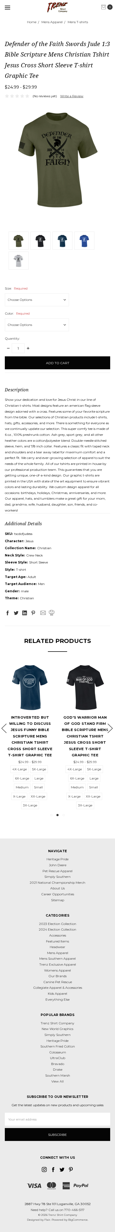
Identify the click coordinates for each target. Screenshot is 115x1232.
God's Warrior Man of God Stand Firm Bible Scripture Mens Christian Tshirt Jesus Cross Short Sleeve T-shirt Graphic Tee (85, 736)
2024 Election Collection (57, 929)
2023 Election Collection (57, 924)
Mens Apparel (57, 953)
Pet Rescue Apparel (57, 871)
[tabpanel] (29, 736)
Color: (17, 313)
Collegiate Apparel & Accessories (57, 988)
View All (57, 1081)
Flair (47, 1219)
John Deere (57, 865)
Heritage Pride (57, 859)
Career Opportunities (57, 894)
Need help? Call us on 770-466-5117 (58, 1210)
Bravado (57, 1064)
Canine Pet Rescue (57, 982)
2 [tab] (57, 815)
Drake (57, 1069)
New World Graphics (57, 1029)
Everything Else (57, 999)
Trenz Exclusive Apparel (57, 964)
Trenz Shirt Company (57, 1023)
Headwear (57, 947)
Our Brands (57, 976)
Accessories (57, 935)
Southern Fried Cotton (57, 1046)
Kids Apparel (57, 993)
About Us (57, 888)
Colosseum (57, 1052)
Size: (16, 288)
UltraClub (57, 1058)
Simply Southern (57, 877)
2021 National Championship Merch (57, 883)
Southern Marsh (57, 1075)
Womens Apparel (57, 970)
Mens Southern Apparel (57, 958)
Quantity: (12, 338)
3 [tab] (64, 815)
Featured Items (57, 941)
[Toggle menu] (7, 7)
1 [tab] (51, 815)
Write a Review (71, 96)
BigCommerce (78, 1219)
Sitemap (57, 900)
